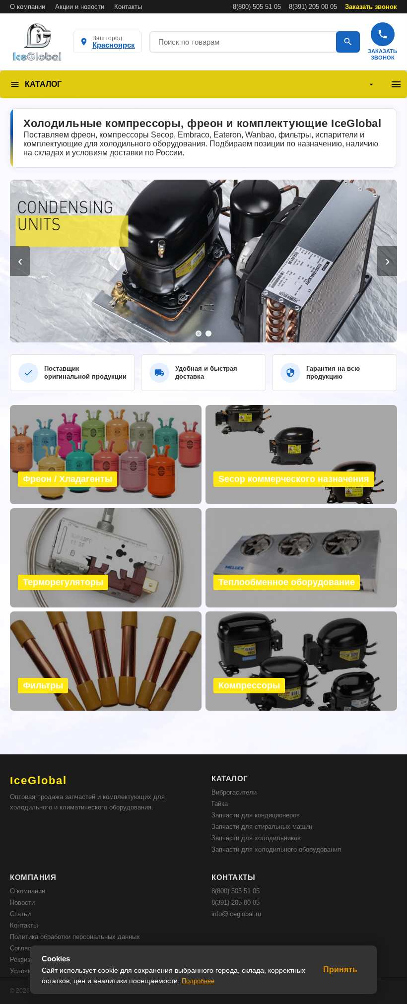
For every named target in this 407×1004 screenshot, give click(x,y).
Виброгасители (234, 792)
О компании (27, 6)
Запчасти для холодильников (256, 838)
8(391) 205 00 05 (313, 6)
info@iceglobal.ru (236, 914)
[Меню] (396, 84)
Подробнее (198, 981)
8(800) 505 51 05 (257, 6)
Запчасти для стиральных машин (261, 826)
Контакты (128, 6)
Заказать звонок (371, 6)
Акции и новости (79, 6)
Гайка (219, 803)
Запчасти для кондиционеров (255, 815)
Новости (22, 902)
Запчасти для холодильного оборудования (276, 849)
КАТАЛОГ (43, 84)
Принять (340, 969)
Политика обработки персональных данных (75, 936)
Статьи (20, 914)
